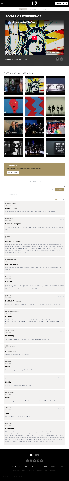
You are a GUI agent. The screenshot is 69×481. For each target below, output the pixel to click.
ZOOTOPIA (54, 466)
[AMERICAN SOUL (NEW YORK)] (34, 94)
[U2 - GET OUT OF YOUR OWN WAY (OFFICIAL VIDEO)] (13, 115)
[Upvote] (61, 203)
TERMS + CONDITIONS (28, 471)
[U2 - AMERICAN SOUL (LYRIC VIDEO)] (55, 136)
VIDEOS (45, 9)
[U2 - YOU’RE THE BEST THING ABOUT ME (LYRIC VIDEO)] (55, 157)
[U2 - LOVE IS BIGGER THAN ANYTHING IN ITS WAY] (13, 94)
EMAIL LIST (16, 471)
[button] (2, 3)
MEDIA (27, 466)
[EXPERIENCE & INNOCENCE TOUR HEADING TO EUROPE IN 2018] (34, 115)
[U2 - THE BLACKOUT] (13, 157)
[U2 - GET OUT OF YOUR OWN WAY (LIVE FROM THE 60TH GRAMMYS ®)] (55, 94)
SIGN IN (65, 4)
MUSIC (21, 466)
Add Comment (60, 189)
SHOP (61, 466)
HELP (45, 471)
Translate (53, 471)
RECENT (22, 9)
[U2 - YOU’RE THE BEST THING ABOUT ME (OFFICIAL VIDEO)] (34, 157)
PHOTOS (33, 9)
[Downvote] (63, 203)
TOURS (14, 466)
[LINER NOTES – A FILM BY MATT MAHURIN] (55, 115)
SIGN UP (58, 4)
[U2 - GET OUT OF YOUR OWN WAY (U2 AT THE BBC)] (34, 136)
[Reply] (58, 204)
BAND (33, 466)
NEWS (8, 466)
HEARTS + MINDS (43, 466)
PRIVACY (39, 471)
